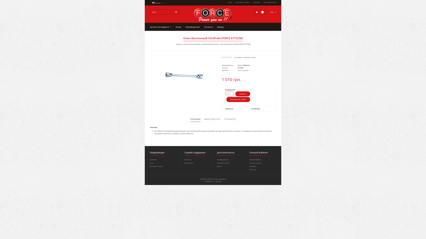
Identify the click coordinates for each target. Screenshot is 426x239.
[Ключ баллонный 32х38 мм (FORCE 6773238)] (184, 75)
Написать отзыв (250, 57)
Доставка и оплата (156, 166)
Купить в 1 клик (238, 99)
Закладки (252, 166)
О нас (152, 163)
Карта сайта (188, 163)
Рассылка (252, 170)
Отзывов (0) (230, 119)
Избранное (229, 109)
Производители (222, 160)
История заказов (255, 163)
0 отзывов (238, 57)
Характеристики (212, 119)
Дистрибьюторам (223, 163)
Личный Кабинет (255, 160)
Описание (195, 119)
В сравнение (255, 109)
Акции (219, 166)
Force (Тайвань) (244, 65)
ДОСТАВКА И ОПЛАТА (243, 2)
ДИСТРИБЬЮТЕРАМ (269, 2)
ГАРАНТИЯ (256, 2)
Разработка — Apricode (213, 181)
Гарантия (153, 160)
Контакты (187, 160)
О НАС (230, 2)
